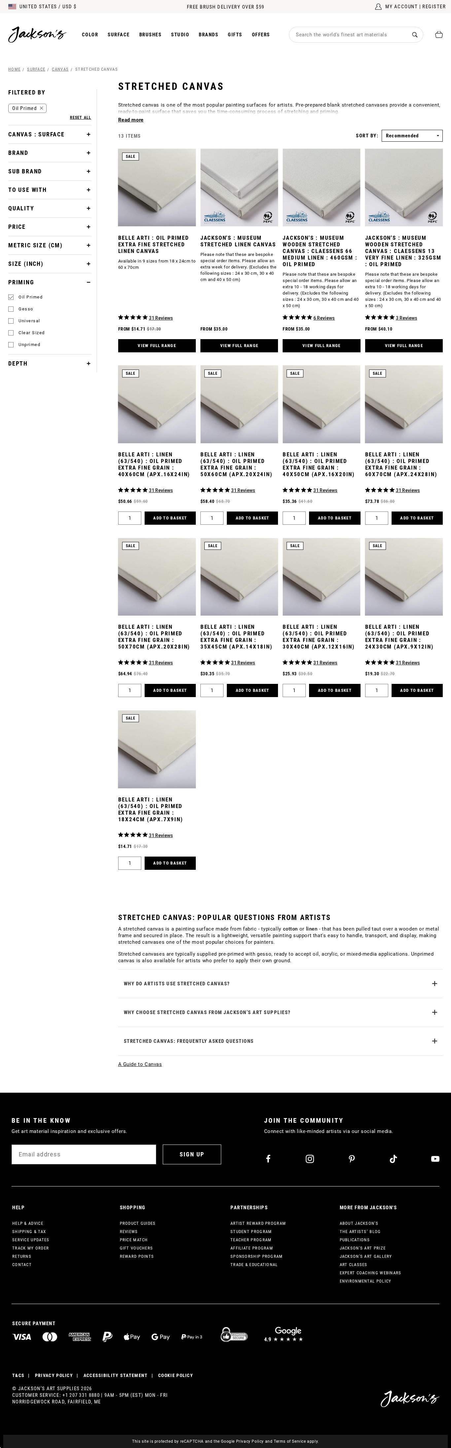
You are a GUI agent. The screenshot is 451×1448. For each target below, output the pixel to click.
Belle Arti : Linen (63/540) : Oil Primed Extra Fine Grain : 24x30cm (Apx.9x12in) (399, 636)
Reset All (80, 117)
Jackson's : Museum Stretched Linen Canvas (238, 241)
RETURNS (21, 1256)
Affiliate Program (251, 1248)
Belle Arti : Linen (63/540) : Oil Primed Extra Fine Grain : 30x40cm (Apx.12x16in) (319, 636)
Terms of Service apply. (296, 1441)
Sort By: (367, 135)
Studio (180, 35)
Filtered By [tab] (27, 92)
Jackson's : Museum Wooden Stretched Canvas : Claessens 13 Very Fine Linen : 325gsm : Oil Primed (403, 250)
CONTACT (22, 1264)
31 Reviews (161, 318)
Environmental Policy (366, 1281)
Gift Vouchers (136, 1248)
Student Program (251, 1231)
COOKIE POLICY (175, 1375)
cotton (290, 929)
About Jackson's (359, 1223)
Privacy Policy (250, 1441)
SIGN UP (192, 1154)
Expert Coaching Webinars (370, 1272)
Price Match (134, 1239)
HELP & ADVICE (27, 1223)
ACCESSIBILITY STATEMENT (116, 1375)
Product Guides (138, 1223)
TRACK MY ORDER (30, 1248)
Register (434, 7)
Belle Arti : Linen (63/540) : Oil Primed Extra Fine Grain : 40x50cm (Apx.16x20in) (319, 464)
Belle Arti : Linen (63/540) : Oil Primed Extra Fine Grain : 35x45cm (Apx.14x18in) (236, 636)
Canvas (60, 69)
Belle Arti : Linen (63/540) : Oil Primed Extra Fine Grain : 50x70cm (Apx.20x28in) (154, 636)
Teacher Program (251, 1239)
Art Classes (353, 1264)
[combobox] (348, 34)
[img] (120, 317)
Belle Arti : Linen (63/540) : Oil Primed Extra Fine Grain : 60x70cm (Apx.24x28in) (401, 464)
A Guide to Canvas (140, 1064)
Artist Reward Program (258, 1223)
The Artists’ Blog (360, 1231)
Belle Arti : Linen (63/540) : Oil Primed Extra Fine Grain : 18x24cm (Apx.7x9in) (150, 809)
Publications (355, 1239)
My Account (401, 7)
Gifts (235, 35)
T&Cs (18, 1375)
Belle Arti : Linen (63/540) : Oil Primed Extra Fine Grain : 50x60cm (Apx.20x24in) (236, 464)
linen (312, 929)
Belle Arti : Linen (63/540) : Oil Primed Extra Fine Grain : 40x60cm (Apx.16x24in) (154, 464)
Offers (261, 35)
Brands (208, 35)
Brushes (150, 35)
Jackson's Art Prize (363, 1248)
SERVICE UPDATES (31, 1239)
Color (90, 35)
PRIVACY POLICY (54, 1375)
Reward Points (137, 1256)
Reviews (129, 1231)
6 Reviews (324, 318)
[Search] (415, 34)
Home (14, 69)
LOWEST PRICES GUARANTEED (226, 9)
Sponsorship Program (256, 1256)
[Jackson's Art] (37, 34)
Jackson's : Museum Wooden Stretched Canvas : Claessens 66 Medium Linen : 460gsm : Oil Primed (320, 250)
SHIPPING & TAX (29, 1231)
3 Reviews (406, 318)
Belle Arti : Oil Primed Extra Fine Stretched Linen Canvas (153, 244)
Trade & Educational (254, 1264)
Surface (119, 35)
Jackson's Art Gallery (366, 1256)
